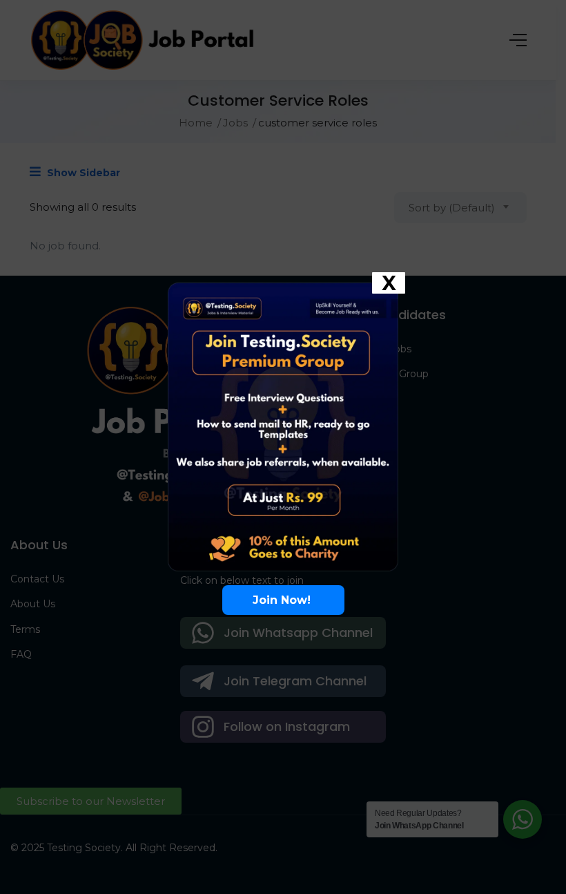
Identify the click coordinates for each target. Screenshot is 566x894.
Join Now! (283, 600)
